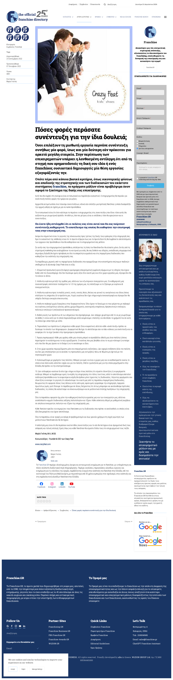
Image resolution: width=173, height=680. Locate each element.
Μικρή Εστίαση (144, 141)
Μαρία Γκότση (11, 81)
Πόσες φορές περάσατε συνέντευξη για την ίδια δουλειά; (81, 133)
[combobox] (118, 4)
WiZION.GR (54, 643)
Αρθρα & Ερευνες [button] (83, 17)
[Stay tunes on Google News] (150, 540)
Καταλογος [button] (67, 17)
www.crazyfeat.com (43, 444)
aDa (120, 657)
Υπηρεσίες (142, 146)
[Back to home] (27, 17)
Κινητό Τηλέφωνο (144, 118)
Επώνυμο (141, 108)
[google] (7, 627)
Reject (23, 669)
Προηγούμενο (41, 521)
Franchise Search (141, 17)
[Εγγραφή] (37, 648)
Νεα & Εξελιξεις (125, 17)
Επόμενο (127, 521)
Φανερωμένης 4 (140, 627)
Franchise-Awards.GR (59, 639)
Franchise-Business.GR (59, 631)
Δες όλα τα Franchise (143, 513)
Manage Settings (37, 669)
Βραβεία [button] (98, 17)
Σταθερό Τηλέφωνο (144, 128)
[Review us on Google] (150, 526)
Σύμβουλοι (84, 4)
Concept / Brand (142, 153)
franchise (59, 186)
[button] (165, 17)
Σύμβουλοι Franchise (100, 627)
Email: (145, 639)
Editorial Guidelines (100, 643)
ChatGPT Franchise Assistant (146, 643)
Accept (13, 669)
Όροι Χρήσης (96, 648)
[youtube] (20, 627)
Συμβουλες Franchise (14, 47)
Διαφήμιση (73, 4)
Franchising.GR (56, 627)
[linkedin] (24, 627)
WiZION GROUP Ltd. (141, 657)
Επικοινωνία (95, 4)
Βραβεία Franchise (99, 635)
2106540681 (141, 219)
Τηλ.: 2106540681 (140, 635)
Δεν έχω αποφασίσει (146, 149)
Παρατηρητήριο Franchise (103, 631)
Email (139, 88)
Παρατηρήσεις (142, 163)
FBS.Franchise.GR (57, 635)
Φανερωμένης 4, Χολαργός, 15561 (149, 224)
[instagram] (16, 627)
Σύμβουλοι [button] (110, 17)
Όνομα (139, 98)
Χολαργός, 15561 (140, 631)
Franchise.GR (43, 465)
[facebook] (12, 627)
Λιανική (141, 144)
